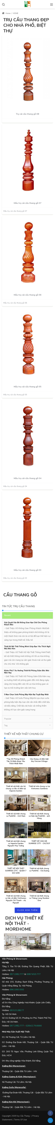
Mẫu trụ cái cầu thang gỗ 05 (27, 386)
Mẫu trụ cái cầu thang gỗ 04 (27, 478)
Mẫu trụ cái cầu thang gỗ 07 (27, 203)
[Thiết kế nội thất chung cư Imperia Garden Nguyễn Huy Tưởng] (15, 830)
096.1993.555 (17, 989)
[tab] (27, 615)
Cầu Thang (25, 1115)
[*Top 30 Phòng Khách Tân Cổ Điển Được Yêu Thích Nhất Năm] (15, 748)
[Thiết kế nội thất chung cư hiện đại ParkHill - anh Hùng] (39, 803)
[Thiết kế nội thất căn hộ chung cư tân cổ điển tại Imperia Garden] (15, 775)
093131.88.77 (17, 1010)
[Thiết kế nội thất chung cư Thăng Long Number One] (39, 885)
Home (8, 13)
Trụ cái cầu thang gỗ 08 (27, 114)
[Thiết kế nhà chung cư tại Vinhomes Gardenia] (39, 775)
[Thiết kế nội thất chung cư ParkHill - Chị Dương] (39, 857)
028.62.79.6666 (34, 1025)
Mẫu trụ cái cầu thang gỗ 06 (27, 294)
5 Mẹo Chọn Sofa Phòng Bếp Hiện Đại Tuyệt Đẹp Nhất (26, 694)
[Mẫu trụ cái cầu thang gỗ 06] (27, 252)
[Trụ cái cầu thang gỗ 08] (27, 71)
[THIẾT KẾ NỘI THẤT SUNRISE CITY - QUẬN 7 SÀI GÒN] (15, 857)
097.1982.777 (17, 974)
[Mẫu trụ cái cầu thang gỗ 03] (27, 527)
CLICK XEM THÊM (27, 910)
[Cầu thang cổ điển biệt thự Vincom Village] (39, 748)
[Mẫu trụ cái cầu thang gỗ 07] (27, 160)
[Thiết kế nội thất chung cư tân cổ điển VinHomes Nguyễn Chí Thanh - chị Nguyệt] (15, 885)
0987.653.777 (33, 974)
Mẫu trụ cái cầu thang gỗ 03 (27, 570)
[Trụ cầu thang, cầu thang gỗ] (27, 4)
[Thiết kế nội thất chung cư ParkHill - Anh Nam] (15, 803)
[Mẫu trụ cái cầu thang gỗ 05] (27, 344)
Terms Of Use (20, 1119)
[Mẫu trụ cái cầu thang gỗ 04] (27, 436)
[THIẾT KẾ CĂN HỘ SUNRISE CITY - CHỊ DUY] (39, 830)
